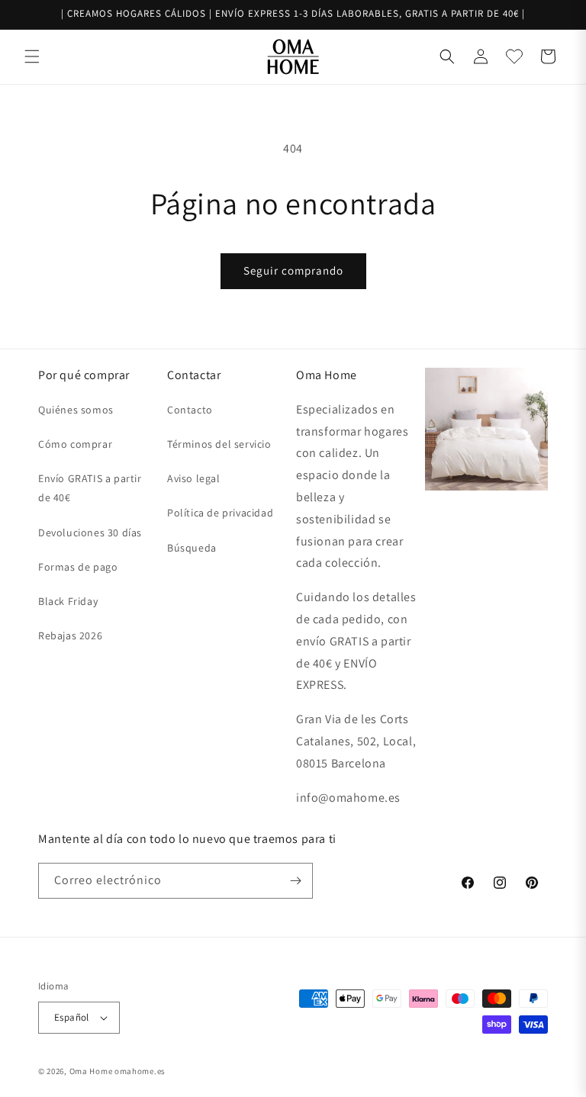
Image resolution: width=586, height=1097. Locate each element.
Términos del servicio (219, 444)
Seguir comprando (293, 270)
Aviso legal (194, 478)
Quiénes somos (76, 410)
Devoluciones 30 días (90, 532)
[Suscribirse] (295, 881)
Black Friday (68, 601)
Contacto (190, 410)
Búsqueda (192, 548)
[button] (32, 56)
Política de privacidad (220, 513)
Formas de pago (78, 567)
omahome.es (140, 1071)
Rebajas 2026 (70, 635)
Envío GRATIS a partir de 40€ (90, 487)
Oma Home (91, 1071)
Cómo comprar (75, 444)
